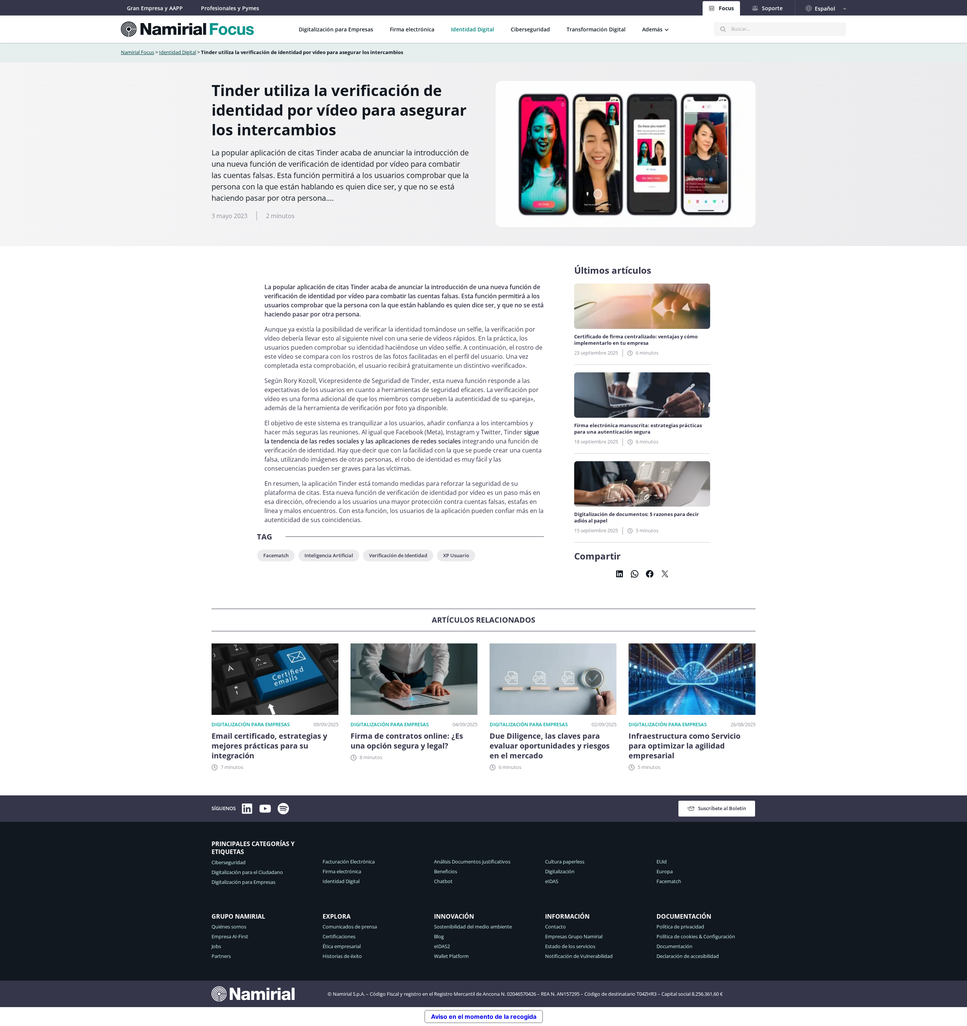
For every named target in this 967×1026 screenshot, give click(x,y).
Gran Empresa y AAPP (155, 8)
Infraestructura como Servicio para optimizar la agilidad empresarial (684, 746)
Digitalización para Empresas (251, 724)
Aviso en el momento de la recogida (483, 1016)
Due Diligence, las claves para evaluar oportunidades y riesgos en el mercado (550, 746)
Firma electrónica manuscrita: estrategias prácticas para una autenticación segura (638, 428)
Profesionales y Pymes (230, 8)
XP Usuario (456, 555)
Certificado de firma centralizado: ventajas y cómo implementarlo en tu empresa (636, 339)
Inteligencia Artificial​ (328, 555)
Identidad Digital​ (177, 52)
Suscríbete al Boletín (722, 808)
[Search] (723, 29)
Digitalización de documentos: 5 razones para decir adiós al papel (636, 517)
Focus (726, 8)
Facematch (276, 555)
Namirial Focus (137, 52)
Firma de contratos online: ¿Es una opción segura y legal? (407, 741)
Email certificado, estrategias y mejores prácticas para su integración (269, 746)
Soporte (772, 8)
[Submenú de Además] (666, 29)
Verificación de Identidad (398, 555)
